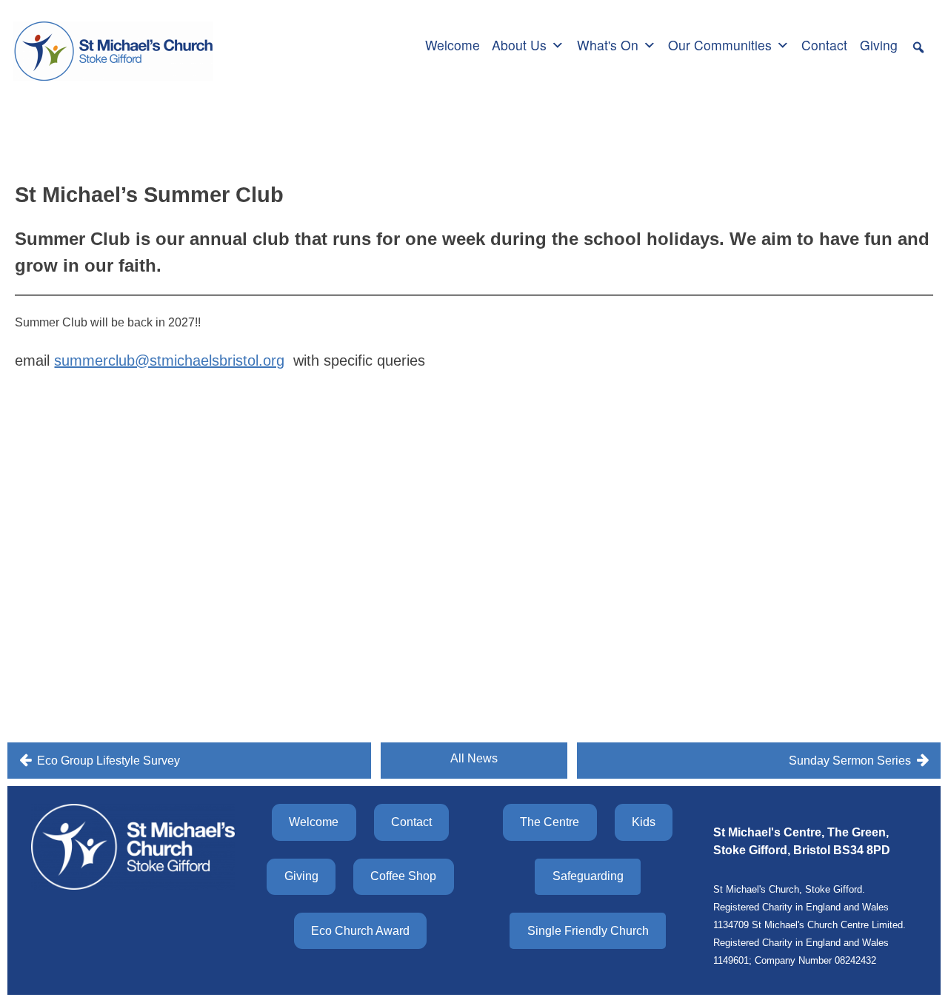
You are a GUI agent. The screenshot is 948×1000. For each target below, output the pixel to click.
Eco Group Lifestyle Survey (108, 760)
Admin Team (198, 136)
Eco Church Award (360, 931)
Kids (643, 822)
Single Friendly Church (588, 931)
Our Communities (720, 45)
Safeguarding (588, 876)
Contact (824, 45)
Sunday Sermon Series (850, 760)
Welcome (452, 45)
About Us (519, 45)
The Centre (549, 822)
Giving (879, 45)
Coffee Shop (403, 876)
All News (474, 758)
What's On (607, 45)
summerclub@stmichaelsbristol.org (169, 360)
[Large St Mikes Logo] (113, 42)
